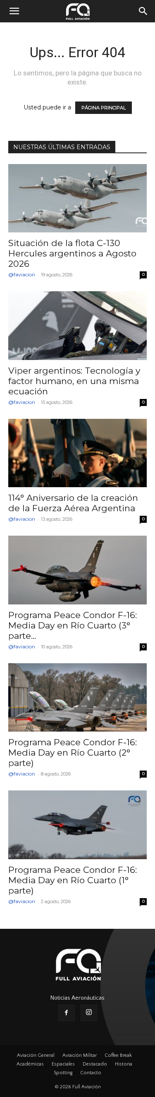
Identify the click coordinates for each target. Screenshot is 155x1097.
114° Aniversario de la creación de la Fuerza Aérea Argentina (73, 503)
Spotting (63, 1072)
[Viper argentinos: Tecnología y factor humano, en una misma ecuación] (77, 325)
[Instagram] (89, 1013)
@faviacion (21, 274)
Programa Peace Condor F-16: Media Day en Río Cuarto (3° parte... (72, 625)
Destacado (95, 1064)
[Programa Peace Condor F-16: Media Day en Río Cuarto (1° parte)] (77, 824)
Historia (123, 1064)
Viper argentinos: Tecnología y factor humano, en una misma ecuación (74, 380)
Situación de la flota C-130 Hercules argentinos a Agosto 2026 (72, 253)
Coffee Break (118, 1055)
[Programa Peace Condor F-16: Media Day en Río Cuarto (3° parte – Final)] (77, 570)
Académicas (30, 1064)
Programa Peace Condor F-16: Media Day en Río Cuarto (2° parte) (72, 752)
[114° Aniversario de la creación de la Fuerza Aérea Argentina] (77, 453)
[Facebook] (66, 1013)
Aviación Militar (79, 1055)
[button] (14, 11)
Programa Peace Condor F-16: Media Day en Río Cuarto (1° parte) (72, 880)
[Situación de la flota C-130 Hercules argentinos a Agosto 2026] (77, 198)
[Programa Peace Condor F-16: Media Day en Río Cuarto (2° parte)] (77, 697)
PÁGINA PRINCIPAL (103, 108)
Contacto (90, 1072)
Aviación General (36, 1055)
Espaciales (63, 1064)
